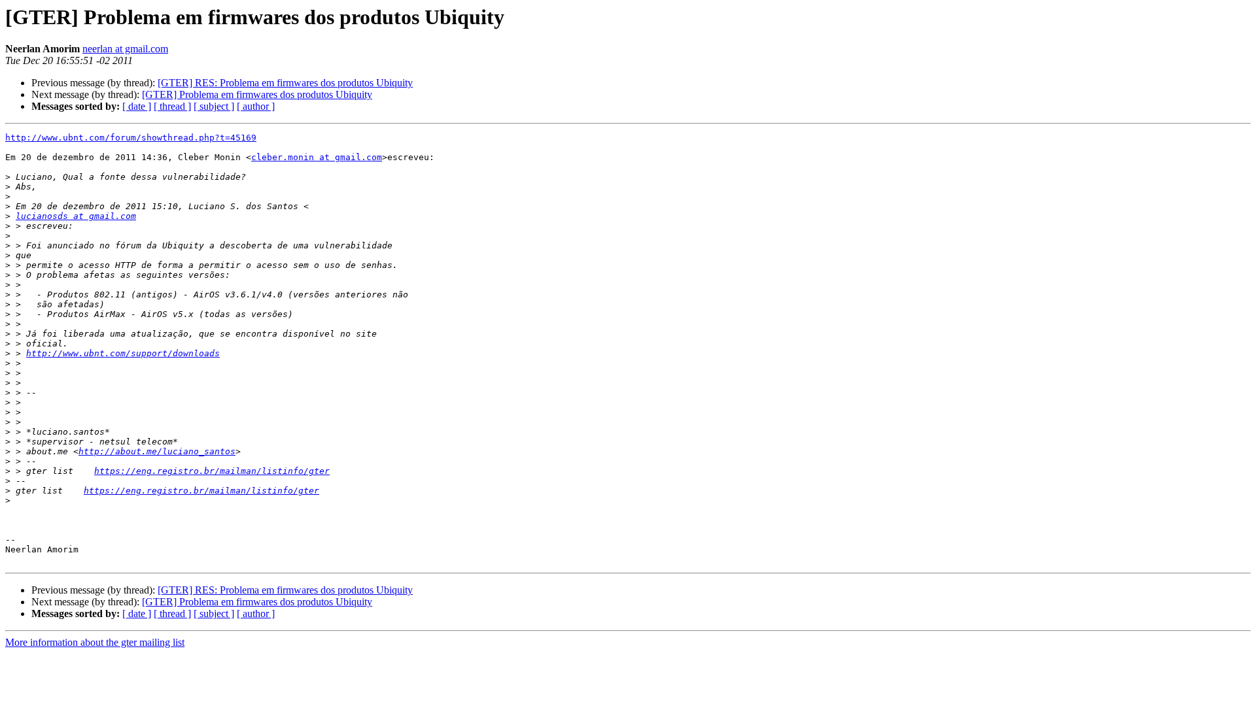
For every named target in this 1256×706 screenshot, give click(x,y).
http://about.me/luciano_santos (157, 451)
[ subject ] (214, 106)
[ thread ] (172, 106)
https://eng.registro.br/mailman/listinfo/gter (212, 471)
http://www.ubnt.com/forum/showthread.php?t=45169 (130, 138)
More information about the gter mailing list (94, 642)
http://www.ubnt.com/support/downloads (123, 353)
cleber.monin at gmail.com (316, 157)
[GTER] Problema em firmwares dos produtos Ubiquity (257, 94)
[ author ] (256, 106)
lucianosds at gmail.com (76, 216)
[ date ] (136, 106)
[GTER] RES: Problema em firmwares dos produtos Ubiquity (285, 82)
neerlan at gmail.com (125, 48)
